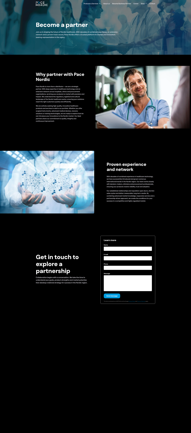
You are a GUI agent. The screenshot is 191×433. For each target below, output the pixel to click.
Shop (143, 4)
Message (107, 273)
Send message (112, 296)
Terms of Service (141, 301)
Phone (106, 264)
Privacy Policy (132, 301)
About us (106, 4)
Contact (152, 4)
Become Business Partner (121, 4)
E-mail (106, 254)
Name (106, 245)
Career (135, 4)
